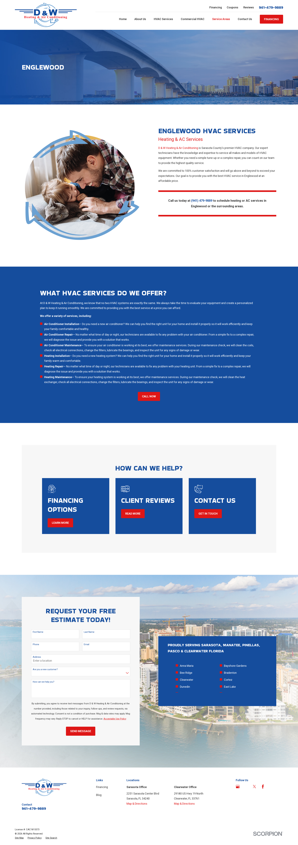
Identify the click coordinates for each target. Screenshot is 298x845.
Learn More (60, 522)
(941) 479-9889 (201, 200)
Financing (215, 7)
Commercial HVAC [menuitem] (192, 19)
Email (86, 644)
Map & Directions (136, 803)
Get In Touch (208, 513)
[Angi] (246, 786)
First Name (38, 632)
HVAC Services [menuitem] (163, 19)
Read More (132, 513)
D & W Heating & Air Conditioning (178, 148)
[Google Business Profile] (238, 786)
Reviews (248, 7)
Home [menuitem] (123, 19)
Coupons (232, 7)
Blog (99, 795)
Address (37, 657)
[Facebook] (263, 786)
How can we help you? (43, 682)
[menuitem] (19, 838)
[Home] (46, 15)
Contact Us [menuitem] (245, 19)
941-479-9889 (271, 7)
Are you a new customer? (45, 669)
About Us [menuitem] (140, 19)
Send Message (80, 731)
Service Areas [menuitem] (221, 19)
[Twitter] (254, 786)
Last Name (89, 632)
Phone (36, 644)
